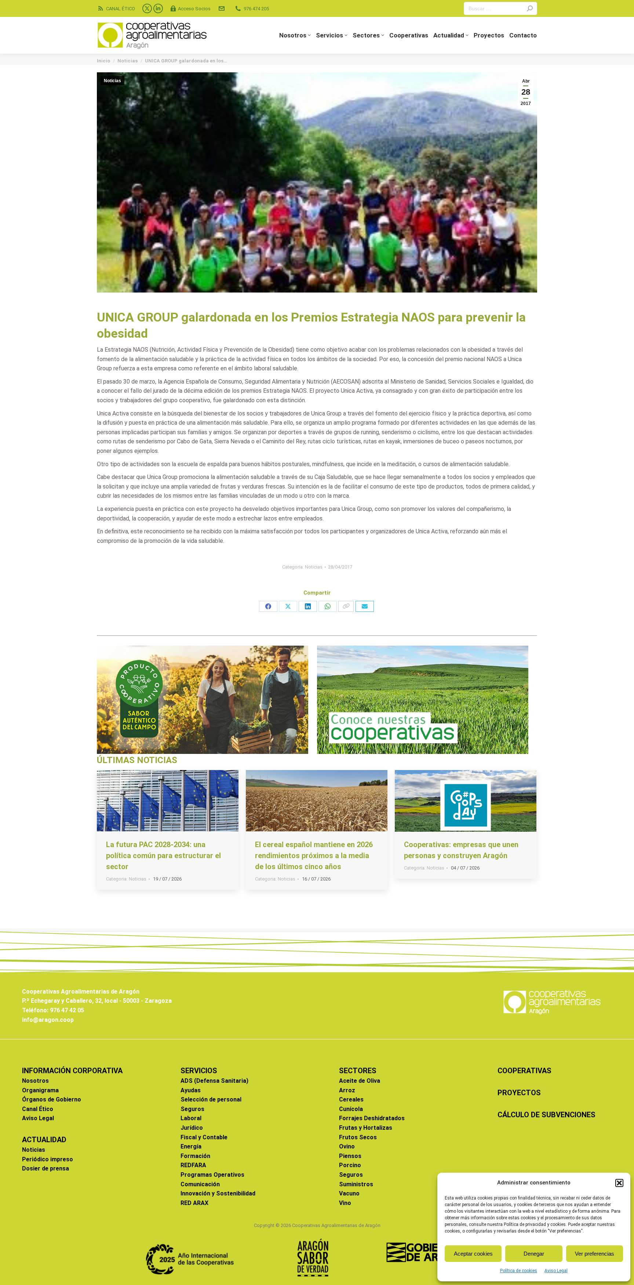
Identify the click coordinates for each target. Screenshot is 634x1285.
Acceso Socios (194, 8)
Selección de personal (211, 1099)
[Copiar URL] (346, 606)
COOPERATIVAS (524, 1070)
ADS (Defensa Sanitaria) (214, 1080)
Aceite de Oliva (359, 1080)
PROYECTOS (519, 1092)
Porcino (350, 1165)
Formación (195, 1155)
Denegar (534, 1253)
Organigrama (40, 1090)
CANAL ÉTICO (120, 8)
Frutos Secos (358, 1137)
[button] (619, 1183)
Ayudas (191, 1090)
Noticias (112, 80)
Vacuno (349, 1193)
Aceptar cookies (473, 1253)
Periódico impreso (47, 1159)
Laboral (191, 1118)
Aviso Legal (556, 1270)
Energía (191, 1146)
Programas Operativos (212, 1174)
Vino (345, 1202)
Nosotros (35, 1080)
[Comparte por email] (365, 606)
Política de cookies (518, 1270)
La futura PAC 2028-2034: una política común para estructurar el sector (163, 855)
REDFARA (193, 1165)
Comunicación (200, 1184)
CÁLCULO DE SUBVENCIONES (546, 1114)
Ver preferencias (594, 1253)
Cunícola (351, 1109)
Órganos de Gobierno (51, 1099)
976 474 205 (256, 8)
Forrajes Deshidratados (372, 1118)
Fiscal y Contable (204, 1137)
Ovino (347, 1146)
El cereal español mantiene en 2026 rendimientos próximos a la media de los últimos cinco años (314, 855)
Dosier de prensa (45, 1168)
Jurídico (192, 1127)
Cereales (351, 1099)
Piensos (350, 1155)
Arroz (347, 1090)
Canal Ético (37, 1109)
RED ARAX (194, 1202)
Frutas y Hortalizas (365, 1127)
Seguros (192, 1109)
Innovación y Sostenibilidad (218, 1193)
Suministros (356, 1184)
